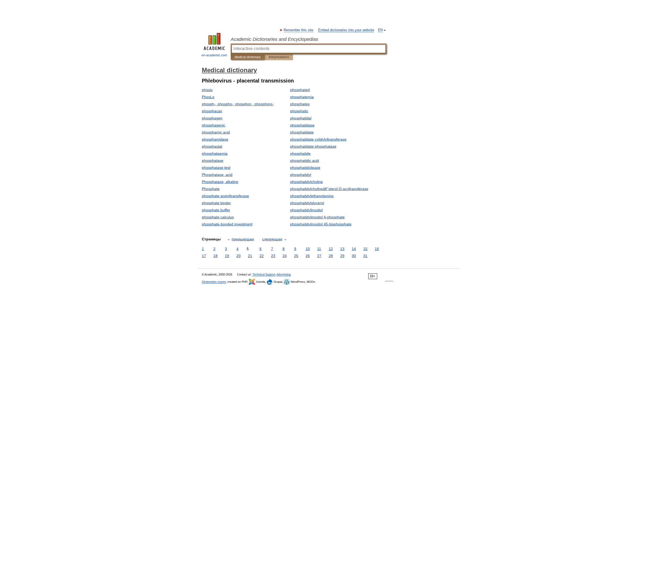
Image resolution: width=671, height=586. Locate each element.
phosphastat (212, 146)
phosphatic (299, 111)
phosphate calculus (218, 217)
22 (261, 256)
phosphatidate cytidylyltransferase (318, 139)
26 (308, 256)
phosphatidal (300, 118)
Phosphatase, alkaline (220, 182)
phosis (207, 90)
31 (365, 256)
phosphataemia (215, 153)
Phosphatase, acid (217, 175)
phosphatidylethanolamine (312, 196)
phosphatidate (302, 132)
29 (342, 256)
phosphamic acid (216, 132)
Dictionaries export (214, 281)
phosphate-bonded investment (227, 224)
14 (354, 249)
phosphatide (300, 153)
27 (319, 256)
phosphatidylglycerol (307, 203)
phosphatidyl (300, 175)
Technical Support (263, 274)
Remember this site (298, 30)
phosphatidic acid (304, 160)
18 (215, 256)
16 (377, 249)
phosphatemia (302, 97)
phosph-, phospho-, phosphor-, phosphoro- (238, 104)
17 (204, 256)
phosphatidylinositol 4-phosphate (317, 217)
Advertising (284, 274)
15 (365, 249)
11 (319, 249)
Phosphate (211, 189)
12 (331, 249)
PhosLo (208, 97)
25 (296, 256)
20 (238, 256)
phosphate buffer (216, 210)
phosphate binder (216, 203)
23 (273, 256)
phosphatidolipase (305, 167)
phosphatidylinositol (306, 210)
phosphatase (212, 160)
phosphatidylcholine (306, 182)
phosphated (300, 90)
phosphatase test (216, 167)
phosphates (300, 104)
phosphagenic (213, 125)
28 (331, 256)
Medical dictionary (248, 57)
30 (354, 256)
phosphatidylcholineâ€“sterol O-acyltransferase (329, 189)
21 (250, 256)
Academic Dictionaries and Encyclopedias (274, 39)
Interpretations (279, 57)
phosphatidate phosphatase (313, 146)
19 (227, 256)
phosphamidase (215, 139)
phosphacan (212, 111)
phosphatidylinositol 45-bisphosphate (320, 224)
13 (342, 249)
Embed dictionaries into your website (346, 30)
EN (380, 30)
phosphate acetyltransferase (225, 196)
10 (308, 249)
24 (285, 256)
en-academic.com (214, 55)
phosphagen (212, 118)
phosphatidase (302, 125)
